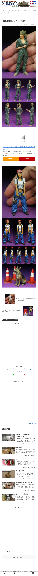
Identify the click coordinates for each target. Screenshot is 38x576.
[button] (34, 353)
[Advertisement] (19, 344)
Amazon (11, 158)
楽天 (27, 158)
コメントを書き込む (19, 557)
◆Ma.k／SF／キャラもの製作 (11, 319)
